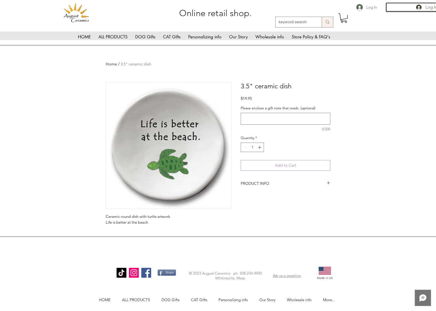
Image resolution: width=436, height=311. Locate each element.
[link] (343, 18)
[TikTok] (121, 273)
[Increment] (260, 147)
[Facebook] (146, 273)
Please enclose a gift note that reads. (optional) (278, 108)
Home (111, 64)
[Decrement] (244, 147)
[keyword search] (327, 22)
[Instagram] (134, 273)
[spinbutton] (252, 147)
